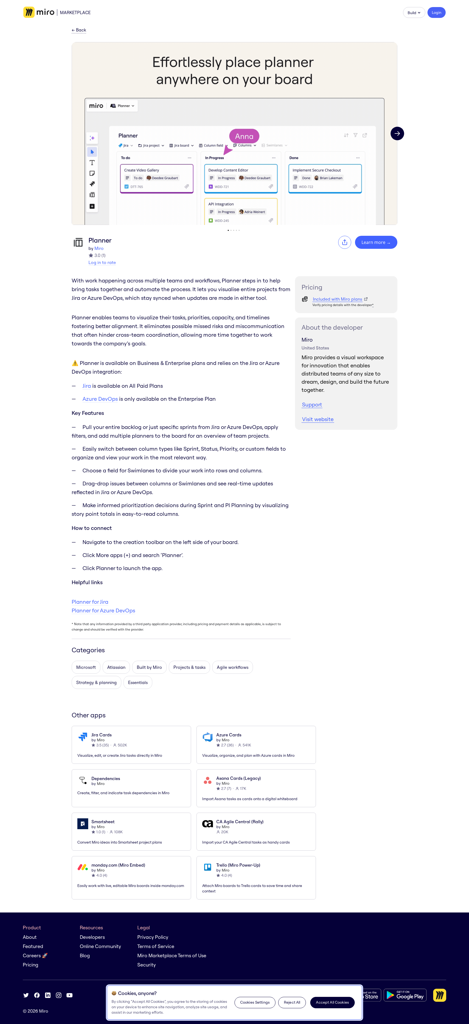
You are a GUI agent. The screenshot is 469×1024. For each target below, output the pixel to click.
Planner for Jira (90, 601)
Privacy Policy (152, 937)
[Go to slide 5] (239, 230)
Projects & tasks (189, 667)
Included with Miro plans (337, 299)
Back (79, 30)
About (30, 937)
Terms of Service (155, 946)
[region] (234, 1002)
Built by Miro (149, 667)
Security (146, 965)
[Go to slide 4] (236, 230)
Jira (87, 385)
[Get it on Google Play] (405, 995)
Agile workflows (232, 667)
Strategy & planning (96, 682)
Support (312, 404)
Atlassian (116, 667)
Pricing (30, 965)
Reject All (292, 1002)
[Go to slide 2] (231, 230)
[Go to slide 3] (233, 230)
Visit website (318, 419)
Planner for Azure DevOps (103, 610)
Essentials (138, 682)
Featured (33, 946)
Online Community (100, 946)
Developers (92, 937)
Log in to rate (102, 262)
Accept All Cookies (332, 1002)
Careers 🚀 (35, 955)
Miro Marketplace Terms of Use (171, 955)
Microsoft (86, 667)
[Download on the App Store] (362, 995)
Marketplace (75, 12)
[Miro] (38, 12)
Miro (99, 248)
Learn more (376, 242)
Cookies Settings (255, 1002)
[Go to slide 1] (228, 230)
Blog (85, 955)
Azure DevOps (100, 398)
